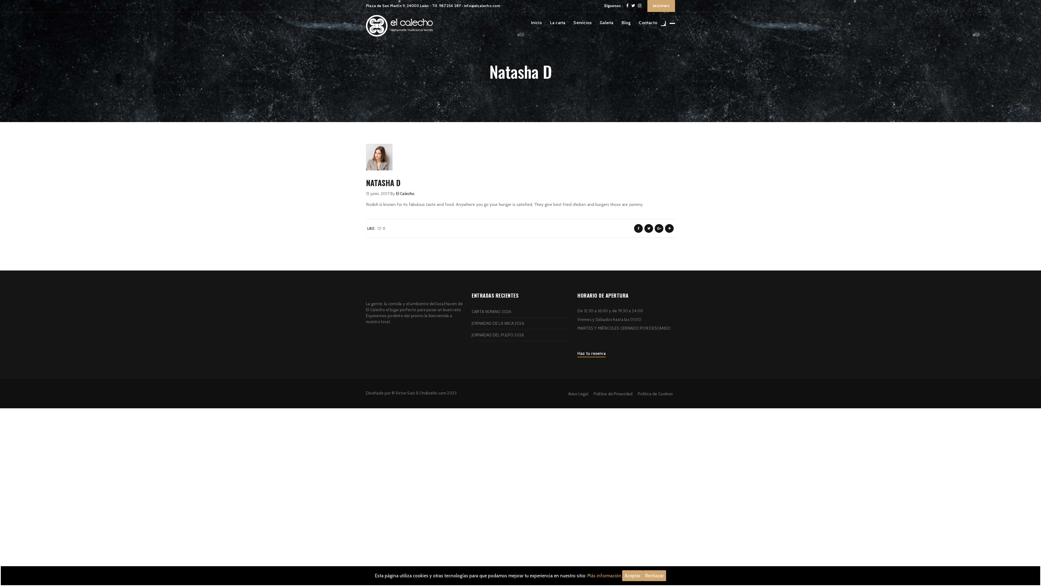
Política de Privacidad (613, 393)
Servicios (582, 22)
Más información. (604, 575)
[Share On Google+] (659, 228)
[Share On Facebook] (638, 228)
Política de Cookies (655, 393)
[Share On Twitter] (648, 228)
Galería (606, 22)
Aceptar (632, 575)
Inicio (536, 22)
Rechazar (654, 575)
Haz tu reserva (591, 353)
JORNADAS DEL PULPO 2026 (498, 335)
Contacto (648, 22)
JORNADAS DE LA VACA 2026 (498, 323)
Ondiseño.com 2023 (438, 393)
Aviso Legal (578, 393)
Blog (626, 22)
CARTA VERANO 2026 (491, 311)
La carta (558, 22)
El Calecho (405, 193)
